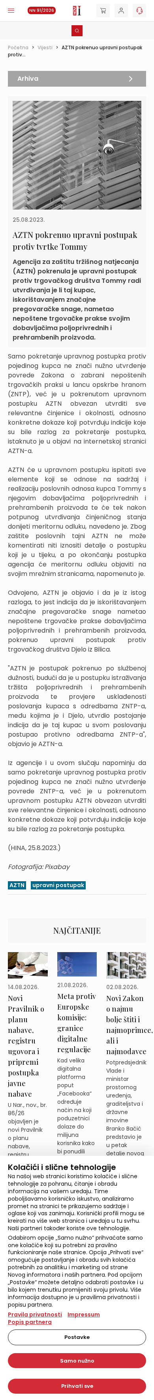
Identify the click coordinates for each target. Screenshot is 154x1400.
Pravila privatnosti (35, 1314)
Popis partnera (30, 1322)
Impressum (84, 1314)
